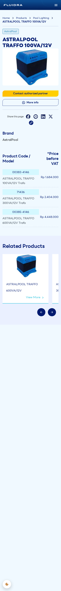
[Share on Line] (36, 116)
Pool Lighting (41, 18)
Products (21, 18)
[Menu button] (56, 5)
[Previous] (41, 312)
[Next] (52, 312)
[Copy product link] (31, 123)
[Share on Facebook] (28, 116)
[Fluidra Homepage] (13, 5)
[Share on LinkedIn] (43, 116)
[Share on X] (51, 116)
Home (6, 18)
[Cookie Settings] (7, 584)
